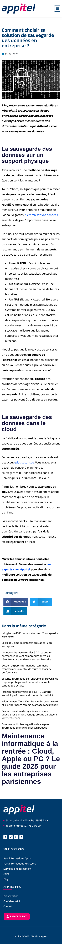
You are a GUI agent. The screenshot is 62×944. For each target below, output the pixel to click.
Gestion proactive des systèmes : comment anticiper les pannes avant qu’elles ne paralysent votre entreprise (29, 714)
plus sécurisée (24, 462)
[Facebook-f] (5, 837)
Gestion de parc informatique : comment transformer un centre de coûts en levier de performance (27, 669)
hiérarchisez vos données (41, 215)
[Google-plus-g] (16, 837)
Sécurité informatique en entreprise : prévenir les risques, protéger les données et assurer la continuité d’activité (30, 682)
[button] (57, 9)
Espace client (18, 916)
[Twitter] (11, 837)
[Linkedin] (21, 837)
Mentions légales (39, 936)
